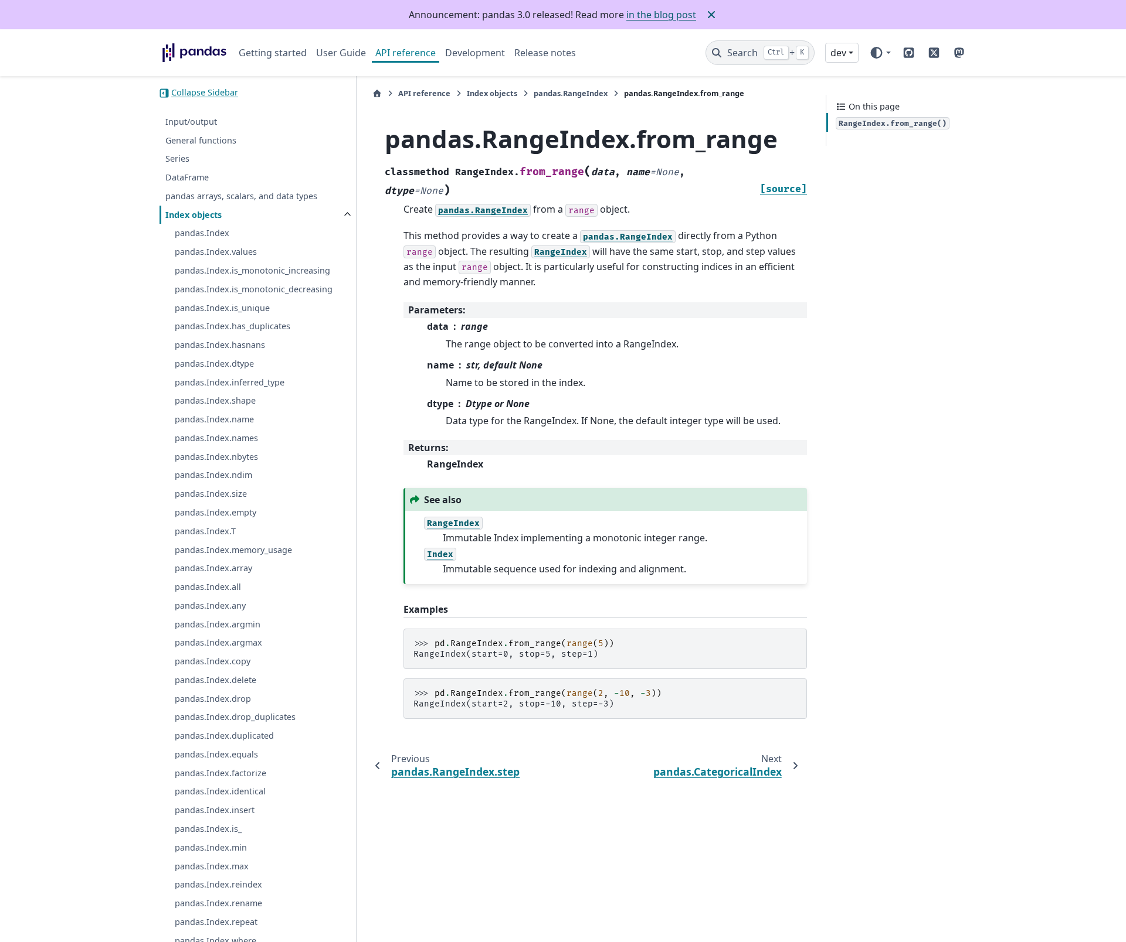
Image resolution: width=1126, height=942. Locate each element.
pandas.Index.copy (212, 661)
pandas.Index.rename (218, 903)
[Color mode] (880, 53)
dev (838, 52)
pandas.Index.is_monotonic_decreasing (254, 289)
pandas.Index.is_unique (222, 307)
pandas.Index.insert (215, 810)
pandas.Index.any (210, 606)
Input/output (191, 122)
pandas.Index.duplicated (224, 736)
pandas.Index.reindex (218, 884)
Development (475, 52)
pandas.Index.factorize (220, 773)
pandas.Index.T (205, 531)
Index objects (193, 214)
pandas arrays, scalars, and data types (241, 196)
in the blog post (661, 14)
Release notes (545, 52)
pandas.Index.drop (213, 698)
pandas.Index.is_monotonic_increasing (252, 271)
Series (177, 159)
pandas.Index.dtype (214, 364)
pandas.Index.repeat (216, 922)
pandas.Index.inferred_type (229, 382)
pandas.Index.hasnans (220, 345)
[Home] (377, 93)
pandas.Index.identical (220, 791)
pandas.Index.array (213, 568)
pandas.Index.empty (215, 512)
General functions (200, 140)
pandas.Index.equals (216, 754)
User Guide (341, 52)
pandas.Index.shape (215, 401)
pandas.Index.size (211, 494)
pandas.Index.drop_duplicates (235, 717)
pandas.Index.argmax (218, 643)
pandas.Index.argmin (217, 624)
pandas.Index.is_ (208, 829)
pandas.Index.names (216, 438)
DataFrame (187, 177)
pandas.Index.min (211, 847)
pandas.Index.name (214, 419)
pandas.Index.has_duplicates (232, 326)
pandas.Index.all (208, 587)
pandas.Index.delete (215, 680)
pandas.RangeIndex (571, 93)
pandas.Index (202, 233)
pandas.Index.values (216, 252)
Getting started (273, 52)
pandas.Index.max (212, 866)
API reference (405, 52)
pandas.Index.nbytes (216, 456)
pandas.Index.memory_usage (233, 549)
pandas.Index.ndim (213, 475)
